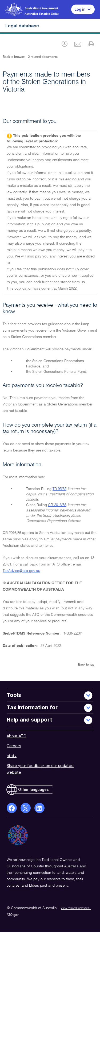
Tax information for (32, 707)
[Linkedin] (39, 808)
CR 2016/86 (57, 505)
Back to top (86, 664)
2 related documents (43, 57)
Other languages (33, 789)
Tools (14, 695)
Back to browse (14, 57)
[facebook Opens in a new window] (12, 808)
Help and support (29, 719)
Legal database (22, 26)
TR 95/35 (59, 489)
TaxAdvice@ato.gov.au (21, 571)
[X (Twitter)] (26, 808)
